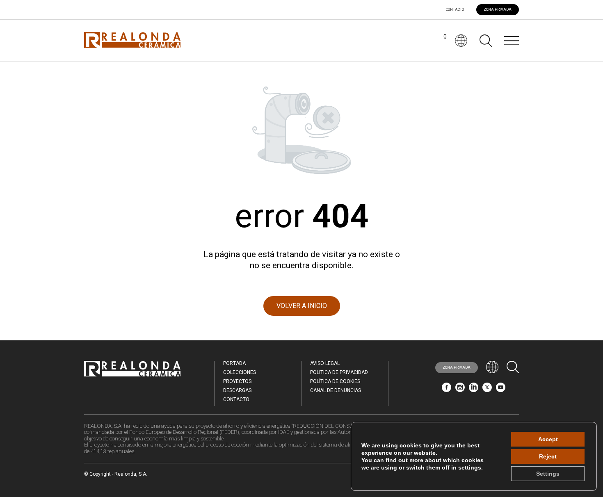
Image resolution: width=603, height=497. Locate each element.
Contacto (455, 9)
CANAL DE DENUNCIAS (335, 390)
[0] (438, 40)
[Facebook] (446, 390)
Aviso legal (325, 363)
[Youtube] (500, 390)
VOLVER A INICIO (301, 306)
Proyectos (237, 381)
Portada (234, 363)
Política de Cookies (335, 381)
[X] (487, 390)
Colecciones (239, 372)
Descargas (237, 390)
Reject (548, 456)
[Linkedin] (473, 390)
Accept (548, 439)
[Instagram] (460, 390)
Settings (548, 473)
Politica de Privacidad (339, 372)
